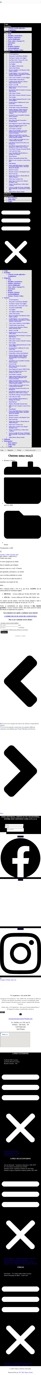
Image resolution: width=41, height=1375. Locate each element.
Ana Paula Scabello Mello (15, 62)
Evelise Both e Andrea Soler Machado (18, 107)
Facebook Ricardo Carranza (12, 1062)
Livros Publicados (14, 39)
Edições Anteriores (14, 37)
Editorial (7, 194)
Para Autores (12, 198)
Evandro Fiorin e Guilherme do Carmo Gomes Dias (19, 103)
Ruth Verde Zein (13, 174)
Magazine (7, 32)
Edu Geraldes (12, 97)
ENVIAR (3, 833)
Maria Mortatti (13, 156)
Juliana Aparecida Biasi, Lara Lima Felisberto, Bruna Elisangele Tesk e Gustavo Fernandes (18, 132)
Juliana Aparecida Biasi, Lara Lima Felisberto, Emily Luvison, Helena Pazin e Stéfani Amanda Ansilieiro (19, 136)
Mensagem (3, 831)
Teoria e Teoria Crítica (15, 50)
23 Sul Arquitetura (14, 54)
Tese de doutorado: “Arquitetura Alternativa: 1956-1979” (20, 1165)
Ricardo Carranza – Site (10, 1063)
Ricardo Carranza (13, 170)
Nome (2, 825)
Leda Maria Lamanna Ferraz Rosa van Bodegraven (19, 143)
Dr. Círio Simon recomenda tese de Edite (15, 1167)
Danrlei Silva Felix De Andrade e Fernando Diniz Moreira (20, 90)
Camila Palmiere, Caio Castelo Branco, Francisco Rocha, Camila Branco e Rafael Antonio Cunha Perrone (19, 74)
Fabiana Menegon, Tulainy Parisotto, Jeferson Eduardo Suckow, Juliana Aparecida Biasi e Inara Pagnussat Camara (18, 111)
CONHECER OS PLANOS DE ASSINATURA (20, 616)
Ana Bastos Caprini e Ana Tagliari (17, 58)
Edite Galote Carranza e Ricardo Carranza (20, 95)
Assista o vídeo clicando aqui (9, 554)
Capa (6, 24)
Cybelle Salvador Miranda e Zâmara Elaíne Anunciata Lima (18, 82)
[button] (16, 236)
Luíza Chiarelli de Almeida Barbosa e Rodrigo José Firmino (18, 153)
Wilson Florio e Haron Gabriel (16, 191)
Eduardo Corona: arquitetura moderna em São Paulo (19, 1168)
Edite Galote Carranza (14, 93)
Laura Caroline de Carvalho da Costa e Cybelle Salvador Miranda (19, 140)
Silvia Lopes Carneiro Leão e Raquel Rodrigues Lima (18, 181)
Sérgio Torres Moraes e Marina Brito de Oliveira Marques (19, 176)
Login (10, 201)
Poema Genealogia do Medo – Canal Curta (16, 1275)
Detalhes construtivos (15, 36)
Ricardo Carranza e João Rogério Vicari (19, 172)
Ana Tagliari (12, 64)
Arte (9, 34)
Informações (9, 196)
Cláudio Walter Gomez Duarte (16, 79)
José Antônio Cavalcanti (15, 128)
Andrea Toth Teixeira (14, 68)
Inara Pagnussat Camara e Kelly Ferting (19, 123)
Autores (7, 52)
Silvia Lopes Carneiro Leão (16, 179)
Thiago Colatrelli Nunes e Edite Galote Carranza (18, 184)
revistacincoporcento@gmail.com (20, 1019)
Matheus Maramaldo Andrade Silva (18, 158)
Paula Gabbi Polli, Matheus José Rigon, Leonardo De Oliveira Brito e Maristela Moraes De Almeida (19, 167)
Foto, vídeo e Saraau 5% (16, 41)
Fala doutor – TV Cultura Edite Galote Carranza (17, 1273)
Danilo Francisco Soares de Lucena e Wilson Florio (18, 87)
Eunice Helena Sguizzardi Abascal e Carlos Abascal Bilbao (20, 99)
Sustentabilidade (13, 48)
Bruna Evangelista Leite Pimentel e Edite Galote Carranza (19, 70)
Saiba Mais (11, 199)
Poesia (10, 44)
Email (2, 827)
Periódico (7, 26)
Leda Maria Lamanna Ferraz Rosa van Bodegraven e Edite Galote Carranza (19, 146)
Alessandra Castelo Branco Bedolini (18, 56)
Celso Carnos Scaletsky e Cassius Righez (19, 77)
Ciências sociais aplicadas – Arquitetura (17, 29)
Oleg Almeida (12, 163)
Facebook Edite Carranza (11, 1060)
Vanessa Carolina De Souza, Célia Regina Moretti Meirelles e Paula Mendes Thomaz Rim (19, 188)
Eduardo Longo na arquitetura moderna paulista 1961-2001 (20, 1170)
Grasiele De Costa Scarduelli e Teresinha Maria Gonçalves (19, 115)
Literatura (11, 43)
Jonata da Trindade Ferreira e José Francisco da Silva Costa (18, 126)
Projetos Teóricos (14, 46)
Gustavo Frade (13, 118)
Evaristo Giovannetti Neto (15, 105)
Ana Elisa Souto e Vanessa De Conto (18, 60)
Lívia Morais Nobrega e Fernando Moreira (20, 149)
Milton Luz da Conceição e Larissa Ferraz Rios (19, 161)
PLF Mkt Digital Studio (26, 1372)
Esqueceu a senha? (20, 636)
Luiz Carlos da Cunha (14, 151)
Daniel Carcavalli (13, 85)
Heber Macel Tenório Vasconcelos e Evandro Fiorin (18, 121)
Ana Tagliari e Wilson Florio (16, 66)
